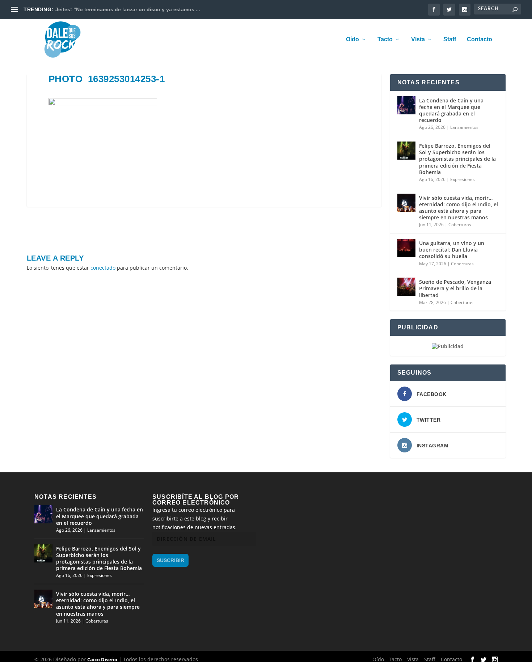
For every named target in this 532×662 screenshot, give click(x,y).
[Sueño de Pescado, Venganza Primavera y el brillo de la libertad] (406, 287)
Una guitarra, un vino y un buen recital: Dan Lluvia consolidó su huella (451, 250)
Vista (418, 39)
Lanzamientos (464, 127)
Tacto (385, 39)
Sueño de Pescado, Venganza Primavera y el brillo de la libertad (455, 288)
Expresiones (462, 179)
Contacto (479, 39)
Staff (449, 39)
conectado (102, 267)
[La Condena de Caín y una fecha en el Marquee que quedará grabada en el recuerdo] (406, 105)
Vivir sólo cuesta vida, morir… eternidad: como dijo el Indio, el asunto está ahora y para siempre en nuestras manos (458, 207)
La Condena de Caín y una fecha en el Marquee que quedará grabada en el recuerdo (451, 110)
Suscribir (170, 560)
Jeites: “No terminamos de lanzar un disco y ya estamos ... (127, 9)
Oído (352, 39)
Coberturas (459, 225)
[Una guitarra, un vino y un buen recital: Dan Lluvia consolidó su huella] (406, 248)
